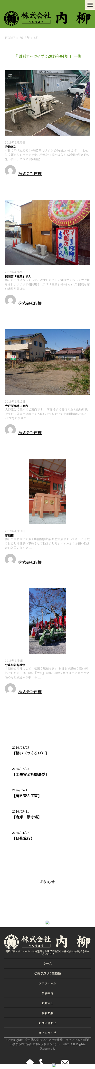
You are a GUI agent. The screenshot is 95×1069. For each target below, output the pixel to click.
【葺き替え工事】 (26, 796)
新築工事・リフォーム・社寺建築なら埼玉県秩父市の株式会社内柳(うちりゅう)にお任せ (48, 952)
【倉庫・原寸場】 (26, 817)
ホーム (47, 963)
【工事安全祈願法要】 (30, 774)
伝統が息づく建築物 (47, 973)
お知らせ (13, 181)
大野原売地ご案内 (16, 406)
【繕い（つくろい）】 (30, 753)
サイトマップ (47, 1033)
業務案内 (47, 993)
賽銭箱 (9, 535)
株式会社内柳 (30, 174)
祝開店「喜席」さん (18, 276)
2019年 (24, 37)
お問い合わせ (47, 1023)
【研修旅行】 (23, 838)
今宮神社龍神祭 (15, 665)
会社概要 (47, 1013)
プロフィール (47, 983)
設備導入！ (12, 147)
